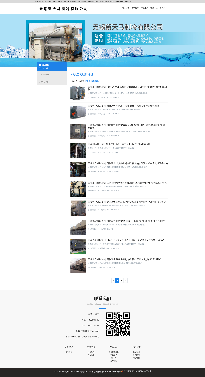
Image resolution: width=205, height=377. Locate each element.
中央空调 (113, 355)
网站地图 (136, 358)
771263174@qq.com (90, 331)
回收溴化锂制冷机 (92, 81)
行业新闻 (91, 352)
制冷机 (113, 358)
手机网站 (136, 355)
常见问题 (91, 355)
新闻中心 (154, 8)
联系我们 (163, 8)
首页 (81, 81)
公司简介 (68, 352)
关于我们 (135, 8)
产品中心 (144, 8)
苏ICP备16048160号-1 (111, 371)
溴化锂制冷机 (92, 97)
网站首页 (125, 8)
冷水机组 (113, 361)
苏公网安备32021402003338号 (137, 371)
